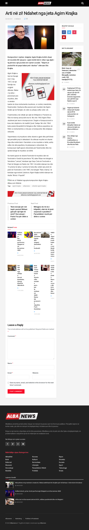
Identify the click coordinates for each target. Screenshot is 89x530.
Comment (12, 336)
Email (10, 373)
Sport (61, 465)
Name (10, 363)
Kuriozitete (36, 462)
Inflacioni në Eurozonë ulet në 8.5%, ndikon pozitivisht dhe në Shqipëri (39, 499)
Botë (7, 459)
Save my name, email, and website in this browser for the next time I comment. (32, 384)
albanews (26, 186)
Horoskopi (9, 468)
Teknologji (63, 468)
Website (35, 373)
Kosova (35, 457)
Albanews (8, 518)
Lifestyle (35, 465)
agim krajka (17, 186)
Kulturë (18, 19)
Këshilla (8, 471)
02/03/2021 (9, 19)
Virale (61, 471)
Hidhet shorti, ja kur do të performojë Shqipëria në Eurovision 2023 (38, 491)
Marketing (18, 518)
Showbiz (62, 459)
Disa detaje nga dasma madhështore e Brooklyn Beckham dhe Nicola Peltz (73, 140)
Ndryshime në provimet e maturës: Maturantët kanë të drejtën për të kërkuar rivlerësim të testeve (48, 483)
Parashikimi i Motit (39, 468)
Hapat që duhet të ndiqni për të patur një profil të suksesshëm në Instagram (73, 112)
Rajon (61, 457)
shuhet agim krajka (39, 186)
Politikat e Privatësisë (32, 518)
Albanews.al (13, 523)
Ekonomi (8, 465)
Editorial (8, 462)
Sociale (61, 462)
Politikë (35, 471)
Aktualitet (8, 457)
